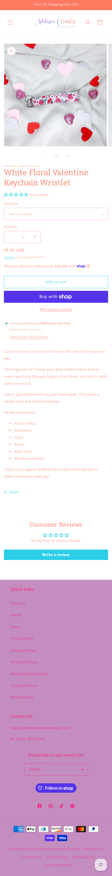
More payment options (56, 309)
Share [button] (14, 492)
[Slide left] (44, 156)
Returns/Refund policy (29, 673)
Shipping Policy (23, 650)
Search (16, 615)
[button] (10, 22)
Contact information (58, 865)
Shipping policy (84, 857)
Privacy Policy (21, 638)
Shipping (9, 257)
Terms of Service (24, 662)
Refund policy (22, 697)
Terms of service (57, 857)
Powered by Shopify (66, 849)
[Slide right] (67, 156)
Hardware (11, 203)
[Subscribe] (82, 769)
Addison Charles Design (36, 849)
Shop (14, 626)
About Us (18, 603)
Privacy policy (31, 857)
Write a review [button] (56, 554)
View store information (29, 337)
